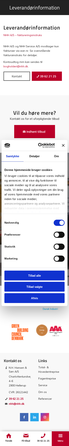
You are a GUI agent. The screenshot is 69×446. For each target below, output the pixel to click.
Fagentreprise (47, 378)
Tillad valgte (34, 286)
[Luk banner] (63, 145)
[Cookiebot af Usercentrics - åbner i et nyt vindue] (40, 145)
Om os (42, 392)
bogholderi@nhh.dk (15, 66)
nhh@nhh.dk (16, 403)
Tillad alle (34, 275)
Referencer (45, 398)
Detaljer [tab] (34, 156)
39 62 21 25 (16, 398)
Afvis (34, 298)
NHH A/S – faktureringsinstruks (22, 35)
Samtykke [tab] (12, 156)
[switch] (59, 234)
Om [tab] (56, 156)
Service (42, 385)
